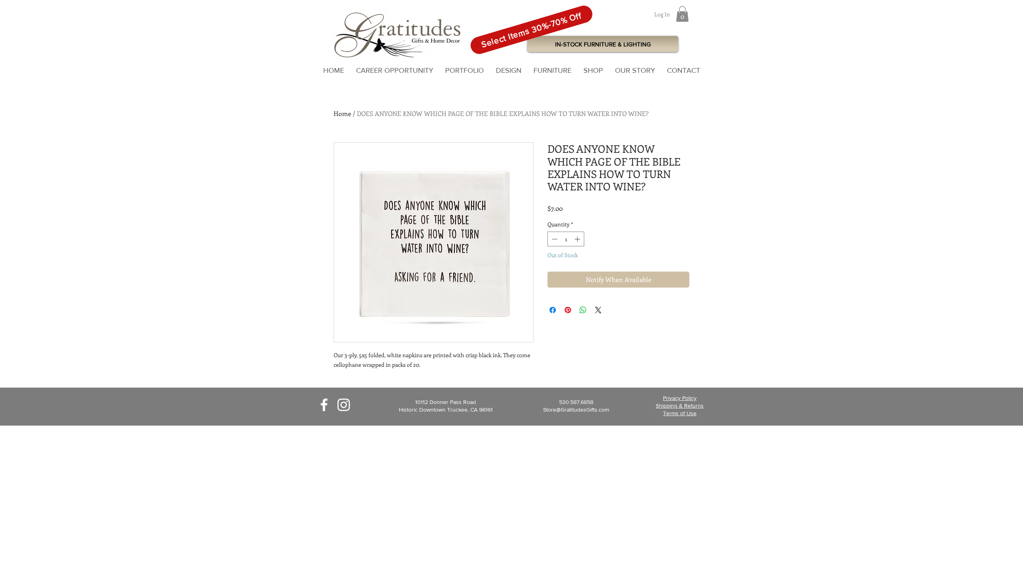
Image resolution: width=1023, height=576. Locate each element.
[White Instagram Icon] (343, 404)
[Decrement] (554, 239)
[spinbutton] (566, 239)
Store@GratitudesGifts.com (576, 409)
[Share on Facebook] (552, 310)
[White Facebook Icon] (324, 404)
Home (342, 113)
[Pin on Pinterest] (568, 310)
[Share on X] (598, 310)
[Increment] (578, 239)
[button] (682, 14)
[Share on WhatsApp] (583, 310)
